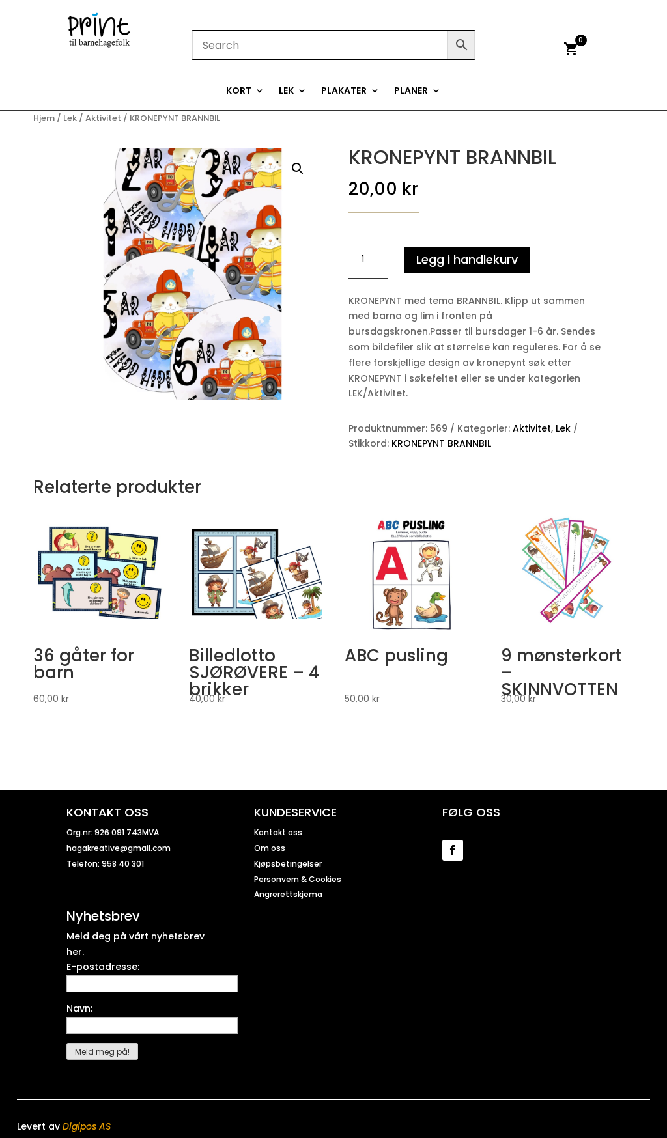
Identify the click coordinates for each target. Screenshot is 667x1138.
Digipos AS (87, 1126)
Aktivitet (103, 118)
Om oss (269, 848)
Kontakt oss (278, 832)
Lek (286, 91)
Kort (238, 91)
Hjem (44, 118)
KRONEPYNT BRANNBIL (441, 443)
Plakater (344, 91)
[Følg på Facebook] (452, 850)
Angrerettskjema (288, 894)
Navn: (79, 1008)
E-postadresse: (102, 966)
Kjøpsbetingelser (288, 863)
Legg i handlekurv (467, 259)
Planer (411, 91)
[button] (297, 168)
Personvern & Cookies (297, 879)
